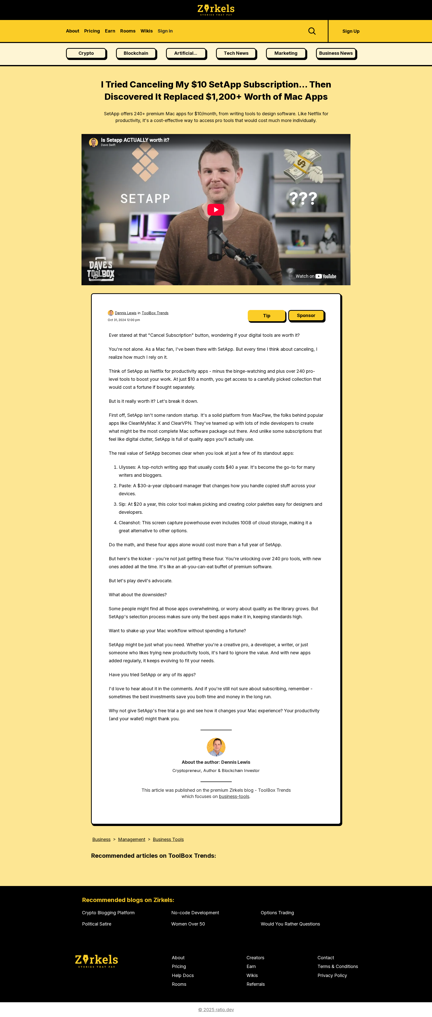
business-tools (234, 796)
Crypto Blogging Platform (108, 912)
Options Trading (277, 912)
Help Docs (183, 975)
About (178, 957)
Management (131, 839)
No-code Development (195, 912)
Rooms (179, 984)
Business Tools (168, 839)
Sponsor (306, 315)
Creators (255, 957)
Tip (266, 315)
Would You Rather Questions (290, 923)
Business (101, 839)
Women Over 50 (188, 923)
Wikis (252, 975)
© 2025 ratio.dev (216, 1009)
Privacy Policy (332, 975)
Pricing (179, 966)
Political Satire (96, 923)
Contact (326, 957)
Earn (251, 966)
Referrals (255, 984)
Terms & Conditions (338, 966)
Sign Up (351, 31)
